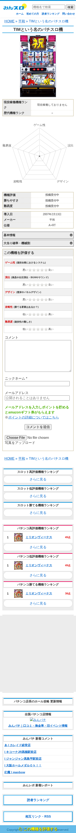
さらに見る (38, 479)
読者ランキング (51, 13)
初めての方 (32, 13)
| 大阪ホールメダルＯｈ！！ (23, 765)
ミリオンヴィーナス (39, 537)
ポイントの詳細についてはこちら (33, 417)
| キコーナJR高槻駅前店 (20, 752)
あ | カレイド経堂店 (17, 745)
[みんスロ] (15, 8)
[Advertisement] (38, 654)
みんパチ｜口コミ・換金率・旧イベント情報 (38, 725)
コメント (11, 337)
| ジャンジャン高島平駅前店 (23, 758)
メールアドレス (16, 393)
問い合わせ (68, 13)
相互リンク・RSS (38, 816)
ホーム (20, 13)
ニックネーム (16, 378)
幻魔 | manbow (14, 772)
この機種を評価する (40, 829)
